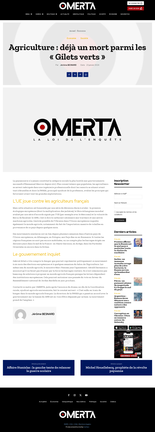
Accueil (72, 31)
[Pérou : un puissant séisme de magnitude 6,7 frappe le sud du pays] (138, 281)
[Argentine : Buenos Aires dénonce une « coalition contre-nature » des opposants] (138, 297)
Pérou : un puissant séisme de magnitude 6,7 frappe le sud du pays (122, 285)
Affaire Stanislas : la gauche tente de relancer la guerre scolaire (39, 369)
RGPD (66, 424)
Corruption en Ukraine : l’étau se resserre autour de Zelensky (122, 317)
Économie (81, 31)
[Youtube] (86, 395)
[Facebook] (69, 74)
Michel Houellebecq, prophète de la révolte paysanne (116, 369)
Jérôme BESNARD (68, 65)
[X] (74, 74)
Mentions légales (85, 424)
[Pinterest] (80, 74)
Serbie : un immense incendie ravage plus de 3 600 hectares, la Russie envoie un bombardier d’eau (122, 267)
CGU (71, 424)
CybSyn (86, 427)
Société (84, 38)
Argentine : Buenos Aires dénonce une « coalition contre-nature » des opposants (123, 301)
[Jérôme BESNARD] (22, 315)
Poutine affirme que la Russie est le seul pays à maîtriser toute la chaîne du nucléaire (123, 247)
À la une (117, 239)
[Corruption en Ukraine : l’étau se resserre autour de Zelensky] (138, 314)
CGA (76, 424)
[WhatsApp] (85, 74)
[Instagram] (74, 395)
